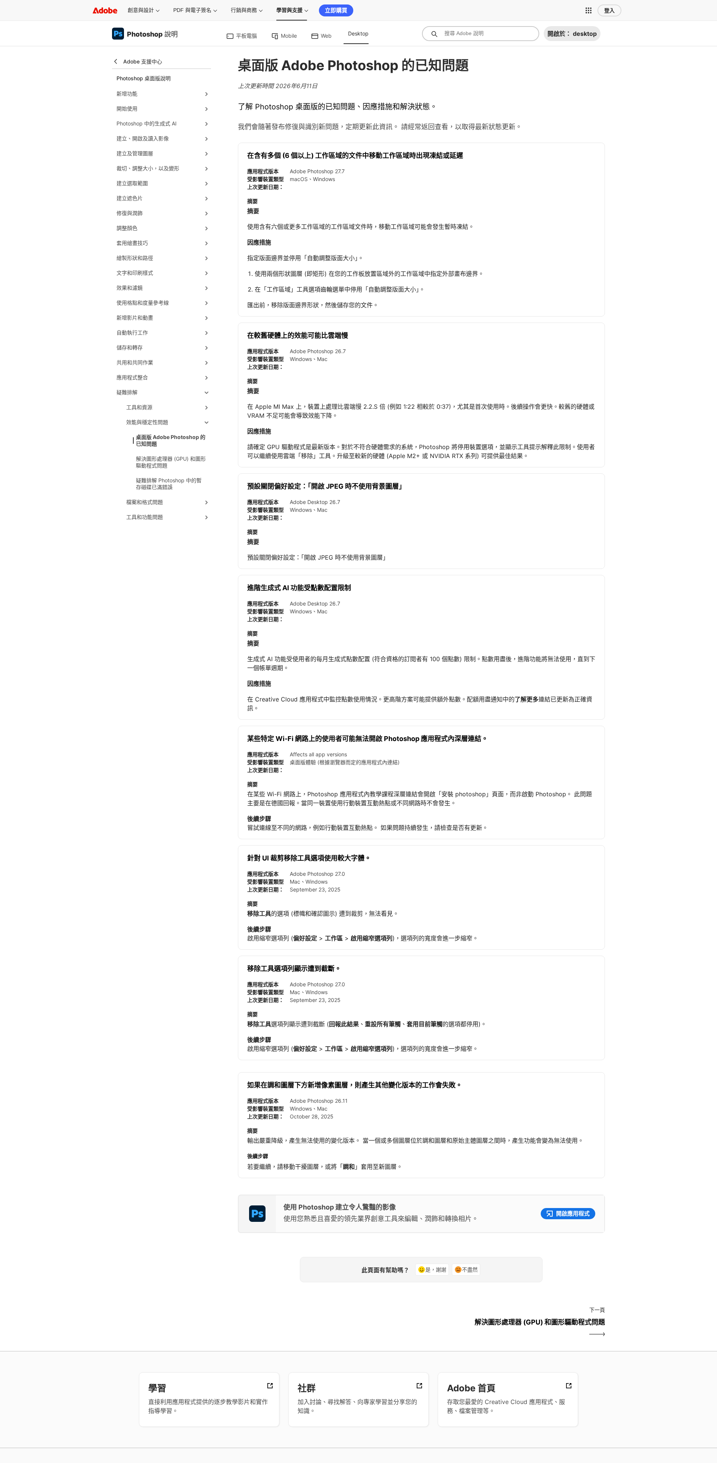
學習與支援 (289, 10)
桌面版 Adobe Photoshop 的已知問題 (170, 440)
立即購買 (336, 10)
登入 (609, 10)
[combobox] (480, 33)
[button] (589, 10)
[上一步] (329, 1328)
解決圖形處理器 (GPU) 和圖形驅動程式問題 (171, 462)
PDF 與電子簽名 (192, 10)
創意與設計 (141, 10)
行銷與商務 (244, 10)
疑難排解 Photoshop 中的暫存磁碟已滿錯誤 (169, 483)
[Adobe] (105, 10)
